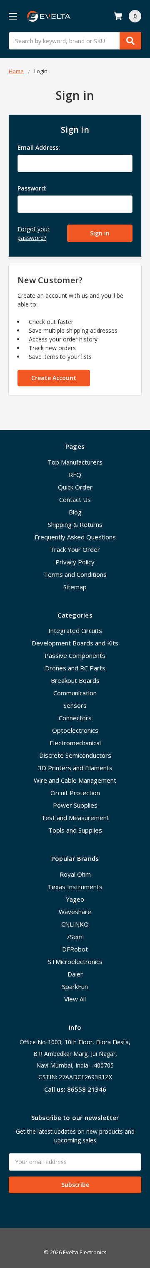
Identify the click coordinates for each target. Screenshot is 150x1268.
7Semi (75, 936)
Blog (75, 512)
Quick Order (75, 487)
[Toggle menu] (12, 16)
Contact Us (75, 499)
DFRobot (75, 949)
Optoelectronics (75, 730)
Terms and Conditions (75, 574)
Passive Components (75, 655)
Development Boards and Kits (75, 643)
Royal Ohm (75, 874)
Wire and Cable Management (75, 780)
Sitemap (75, 587)
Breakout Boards (75, 680)
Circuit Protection (75, 792)
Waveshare (75, 911)
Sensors (75, 705)
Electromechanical (75, 743)
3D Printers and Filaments (75, 768)
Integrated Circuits (75, 630)
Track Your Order (75, 549)
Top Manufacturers (75, 462)
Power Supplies (75, 805)
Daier (75, 974)
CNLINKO (75, 924)
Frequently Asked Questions (75, 537)
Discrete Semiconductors (75, 755)
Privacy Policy (75, 562)
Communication (75, 693)
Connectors (75, 718)
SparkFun (75, 986)
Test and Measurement (75, 817)
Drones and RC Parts (75, 668)
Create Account (53, 378)
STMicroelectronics (75, 961)
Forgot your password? (34, 233)
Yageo (75, 899)
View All (75, 999)
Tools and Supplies (75, 830)
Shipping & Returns (75, 524)
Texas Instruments (75, 886)
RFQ (75, 474)
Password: (32, 188)
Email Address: (39, 147)
